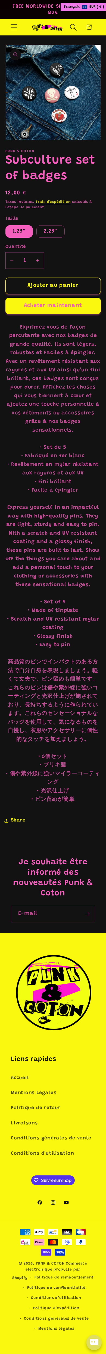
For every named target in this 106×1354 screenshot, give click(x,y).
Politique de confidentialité (56, 1288)
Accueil (20, 1078)
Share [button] (18, 820)
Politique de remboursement (64, 1278)
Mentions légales (56, 1329)
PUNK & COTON (50, 1264)
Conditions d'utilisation (42, 1153)
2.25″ (50, 231)
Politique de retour (36, 1108)
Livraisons (24, 1123)
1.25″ (19, 231)
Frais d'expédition (53, 202)
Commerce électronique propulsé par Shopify (49, 1271)
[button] (14, 27)
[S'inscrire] (87, 914)
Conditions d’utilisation (56, 1298)
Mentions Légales (33, 1093)
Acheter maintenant (53, 305)
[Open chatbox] (94, 1342)
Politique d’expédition (56, 1308)
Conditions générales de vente (51, 1138)
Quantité (15, 247)
